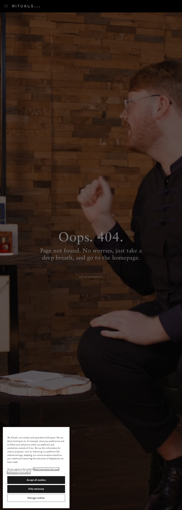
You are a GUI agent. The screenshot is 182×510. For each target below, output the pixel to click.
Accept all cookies (36, 480)
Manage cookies (36, 498)
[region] (36, 467)
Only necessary (36, 488)
